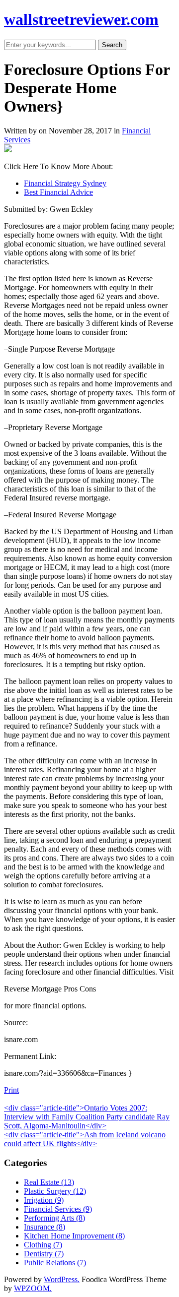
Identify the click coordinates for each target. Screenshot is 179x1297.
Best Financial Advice (58, 192)
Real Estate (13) (49, 1182)
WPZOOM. (33, 1288)
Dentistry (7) (44, 1253)
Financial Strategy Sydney (65, 183)
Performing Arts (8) (54, 1218)
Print (11, 1090)
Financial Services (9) (58, 1209)
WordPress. (62, 1279)
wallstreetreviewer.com (81, 19)
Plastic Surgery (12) (55, 1191)
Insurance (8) (44, 1227)
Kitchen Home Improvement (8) (74, 1236)
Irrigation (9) (44, 1200)
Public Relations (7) (55, 1262)
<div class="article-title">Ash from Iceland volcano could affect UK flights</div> (85, 1139)
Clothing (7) (43, 1244)
